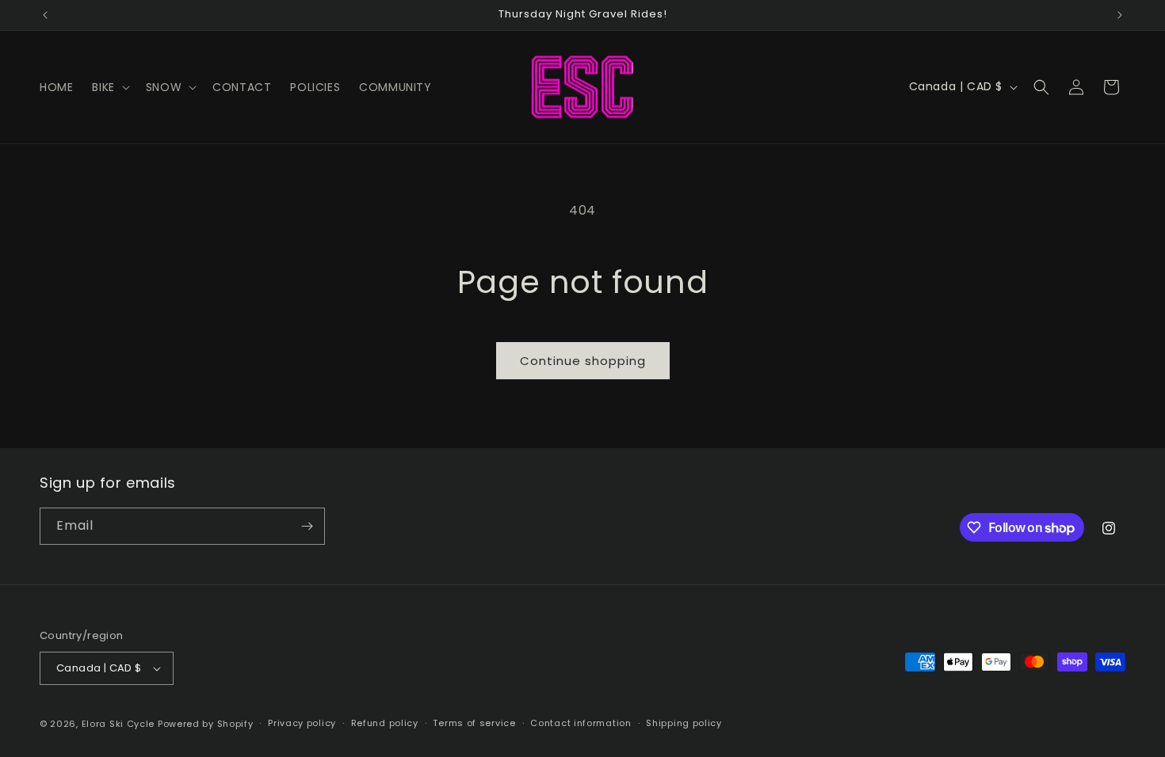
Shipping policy (684, 723)
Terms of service (474, 723)
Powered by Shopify (206, 723)
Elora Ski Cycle (118, 723)
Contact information (580, 723)
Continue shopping (583, 360)
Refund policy (384, 723)
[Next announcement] (1119, 15)
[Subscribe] (306, 526)
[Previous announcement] (45, 15)
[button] (109, 87)
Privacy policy (302, 723)
